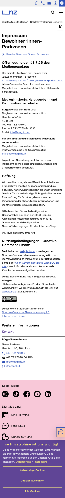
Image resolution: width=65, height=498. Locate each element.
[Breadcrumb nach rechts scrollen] (60, 27)
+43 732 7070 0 (15, 353)
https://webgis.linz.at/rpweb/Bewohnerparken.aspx (32, 80)
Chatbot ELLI (13, 366)
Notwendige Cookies (32, 470)
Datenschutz (23, 461)
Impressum (40, 461)
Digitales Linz (11, 406)
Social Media (11, 385)
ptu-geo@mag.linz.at (14, 153)
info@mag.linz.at (20, 132)
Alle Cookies (32, 491)
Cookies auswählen (32, 481)
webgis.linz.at (27, 251)
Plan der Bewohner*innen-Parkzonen (27, 54)
